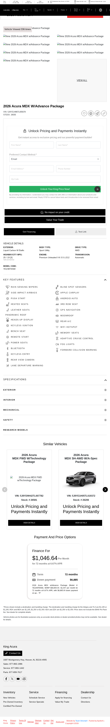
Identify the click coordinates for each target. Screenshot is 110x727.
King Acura (5, 722)
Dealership (87, 692)
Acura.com (60, 722)
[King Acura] (11, 10)
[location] (48, 2)
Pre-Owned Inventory (13, 702)
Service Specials (36, 702)
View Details (29, 523)
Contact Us (14, 653)
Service (34, 692)
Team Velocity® (81, 721)
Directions (85, 702)
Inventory (9, 692)
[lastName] (78, 145)
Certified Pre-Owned (12, 706)
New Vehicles (9, 698)
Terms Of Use (22, 722)
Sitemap (30, 722)
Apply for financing (63, 698)
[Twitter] (12, 679)
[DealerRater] (24, 679)
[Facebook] (6, 679)
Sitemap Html (38, 722)
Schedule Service (37, 698)
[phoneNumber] (78, 168)
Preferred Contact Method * (23, 154)
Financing (61, 692)
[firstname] (31, 145)
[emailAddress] (31, 168)
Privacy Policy (13, 722)
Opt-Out (52, 722)
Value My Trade (62, 702)
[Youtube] (18, 679)
